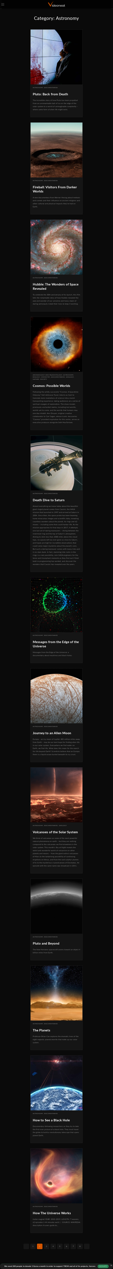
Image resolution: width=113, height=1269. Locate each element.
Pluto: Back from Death (50, 94)
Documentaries (51, 87)
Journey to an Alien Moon (52, 733)
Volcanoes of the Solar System (55, 832)
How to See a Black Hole (51, 1120)
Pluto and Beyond (46, 943)
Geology (70, 377)
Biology (36, 377)
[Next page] (86, 1246)
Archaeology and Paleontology (47, 375)
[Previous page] (26, 1246)
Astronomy (38, 87)
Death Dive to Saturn (49, 500)
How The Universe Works (52, 1213)
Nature (36, 379)
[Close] (111, 1265)
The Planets (41, 1030)
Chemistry (45, 377)
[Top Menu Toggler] (2, 4)
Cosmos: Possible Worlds (51, 386)
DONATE (103, 1266)
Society (43, 379)
